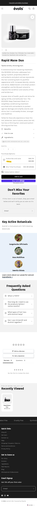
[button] (2, 8)
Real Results (5, 466)
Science (3, 461)
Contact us (4, 437)
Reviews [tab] (6, 360)
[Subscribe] (32, 210)
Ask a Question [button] (19, 356)
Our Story (4, 458)
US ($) (31, 505)
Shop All (4, 432)
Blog (2, 469)
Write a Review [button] (19, 351)
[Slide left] (2, 50)
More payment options (18, 182)
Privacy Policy (5, 448)
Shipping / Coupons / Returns (10, 443)
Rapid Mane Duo (7, 406)
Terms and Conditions (8, 446)
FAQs (2, 440)
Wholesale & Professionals (9, 472)
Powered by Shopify (20, 501)
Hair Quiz (4, 435)
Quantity (4, 146)
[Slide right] (6, 50)
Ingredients (5, 464)
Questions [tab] (19, 360)
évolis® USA (10, 501)
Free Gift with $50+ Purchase (18, 3)
